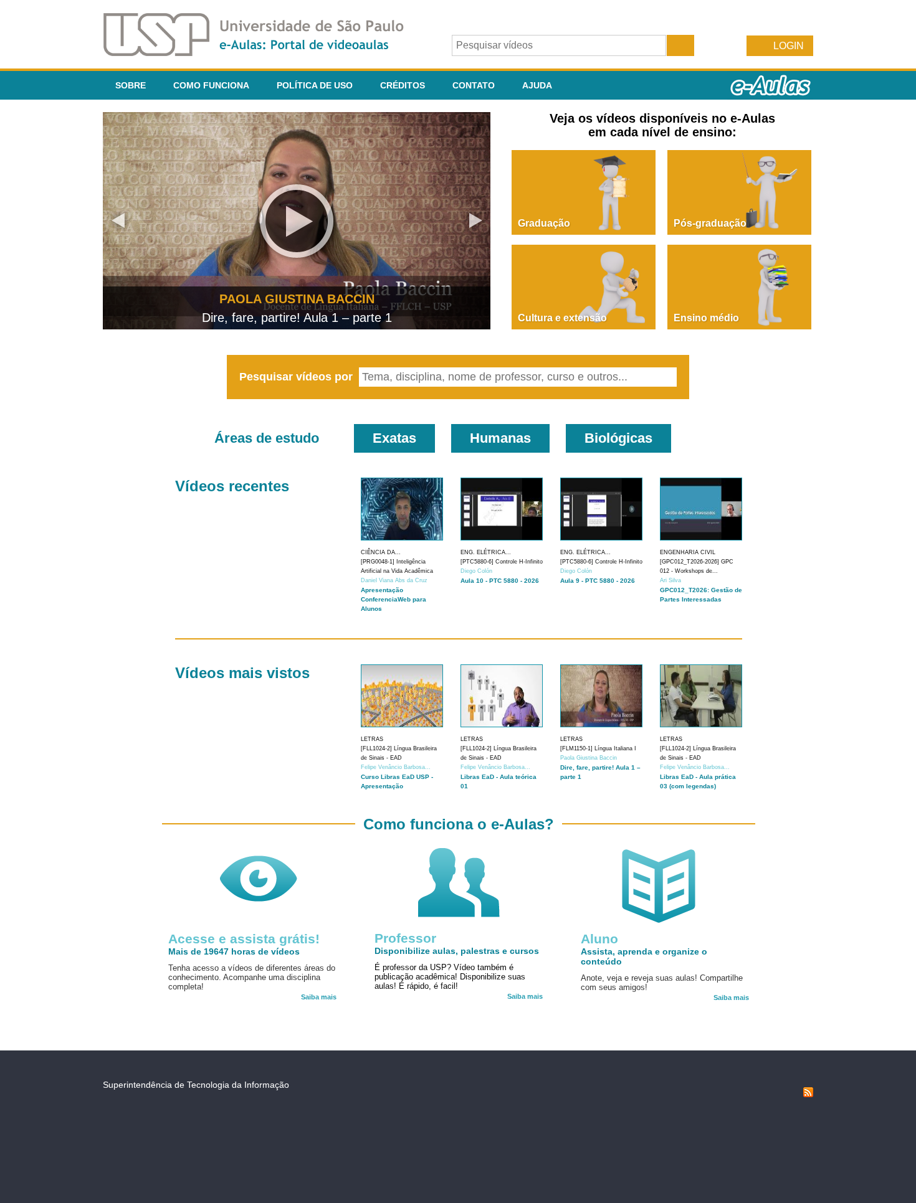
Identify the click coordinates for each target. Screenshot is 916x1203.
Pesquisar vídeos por (297, 376)
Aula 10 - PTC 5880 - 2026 (499, 580)
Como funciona (211, 85)
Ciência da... (381, 552)
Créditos (402, 85)
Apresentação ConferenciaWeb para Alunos (393, 599)
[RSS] (808, 1094)
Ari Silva (670, 580)
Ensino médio (706, 318)
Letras (372, 739)
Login (788, 45)
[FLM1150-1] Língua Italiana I (598, 748)
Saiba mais (318, 997)
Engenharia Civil (687, 552)
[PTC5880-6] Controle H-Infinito (501, 562)
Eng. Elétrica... (485, 552)
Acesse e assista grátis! (244, 939)
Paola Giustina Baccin (588, 758)
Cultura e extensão (562, 318)
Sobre (130, 85)
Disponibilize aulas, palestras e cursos (457, 951)
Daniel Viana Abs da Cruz (394, 580)
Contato (473, 85)
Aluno (599, 939)
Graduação (544, 223)
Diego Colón (476, 571)
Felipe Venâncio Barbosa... (396, 767)
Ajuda (537, 85)
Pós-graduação (710, 223)
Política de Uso (315, 85)
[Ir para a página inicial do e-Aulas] (263, 52)
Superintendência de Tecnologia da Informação (196, 1085)
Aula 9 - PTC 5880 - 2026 (597, 580)
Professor (405, 938)
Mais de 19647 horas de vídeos (234, 951)
